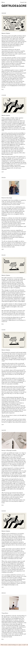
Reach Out (23, 2)
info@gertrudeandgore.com (10, 584)
